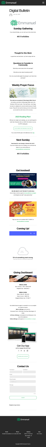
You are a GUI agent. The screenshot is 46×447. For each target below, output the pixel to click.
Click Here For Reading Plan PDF (23, 128)
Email (11, 374)
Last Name (25, 369)
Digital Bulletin (17, 405)
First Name (12, 369)
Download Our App (23, 356)
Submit (23, 397)
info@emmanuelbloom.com (8, 433)
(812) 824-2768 (17, 433)
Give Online (39, 433)
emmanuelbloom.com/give (30, 319)
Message (11, 384)
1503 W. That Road (28, 433)
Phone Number (13, 379)
